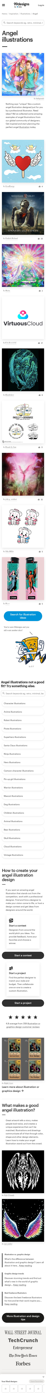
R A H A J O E (10, 342)
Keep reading (25, 1265)
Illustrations (25, 14)
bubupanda (40, 98)
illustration (24, 127)
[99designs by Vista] (21, 5)
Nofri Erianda (9, 1195)
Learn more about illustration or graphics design (20, 1088)
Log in (41, 5)
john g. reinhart (11, 499)
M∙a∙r (7, 603)
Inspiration (14, 14)
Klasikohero (9, 395)
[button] (43, 1377)
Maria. (7, 290)
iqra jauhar (8, 1244)
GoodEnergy (9, 186)
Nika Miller (9, 551)
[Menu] (3, 5)
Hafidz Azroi (8, 1083)
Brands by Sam (10, 447)
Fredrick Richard (11, 238)
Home (4, 14)
